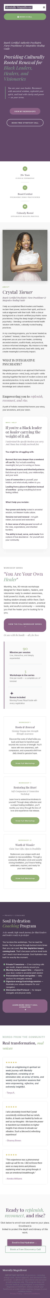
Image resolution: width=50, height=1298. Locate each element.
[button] (43, 7)
